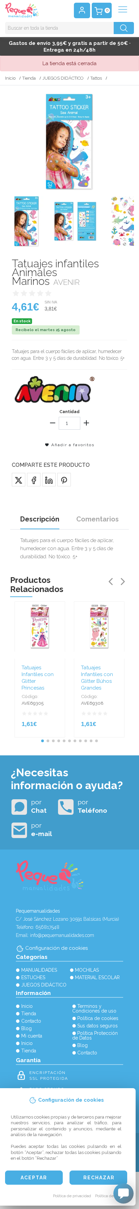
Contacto (31, 1021)
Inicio (10, 78)
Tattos (96, 78)
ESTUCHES (33, 977)
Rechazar (99, 1177)
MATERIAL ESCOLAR (97, 977)
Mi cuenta (31, 1036)
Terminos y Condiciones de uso (94, 1008)
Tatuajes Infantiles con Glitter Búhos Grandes (97, 678)
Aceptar (34, 1177)
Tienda (29, 78)
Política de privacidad (72, 1195)
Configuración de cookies (56, 948)
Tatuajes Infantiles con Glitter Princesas (38, 678)
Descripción (39, 519)
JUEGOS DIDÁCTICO (63, 78)
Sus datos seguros (97, 1025)
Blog (26, 1028)
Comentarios (97, 519)
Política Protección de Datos (95, 1035)
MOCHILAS (87, 970)
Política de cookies (112, 1195)
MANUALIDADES (39, 970)
